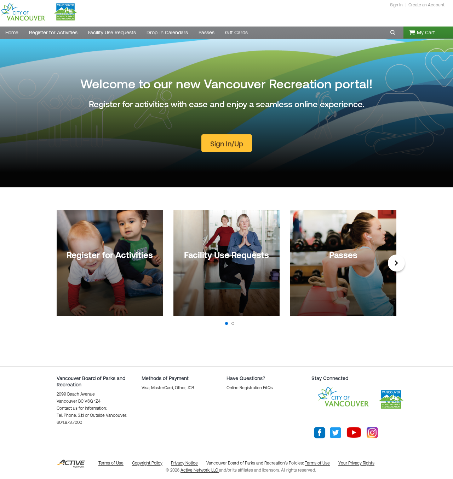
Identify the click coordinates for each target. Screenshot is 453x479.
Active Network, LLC (199, 470)
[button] (392, 33)
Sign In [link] (396, 4)
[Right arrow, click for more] (396, 263)
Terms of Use (317, 463)
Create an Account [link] (426, 4)
